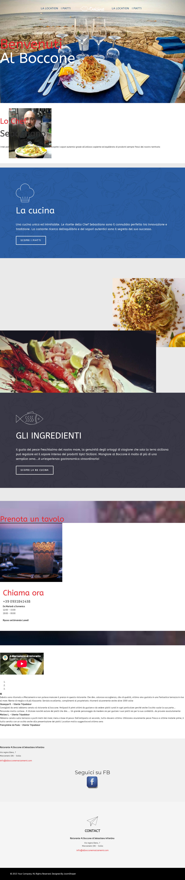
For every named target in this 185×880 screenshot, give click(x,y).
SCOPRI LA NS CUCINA (35, 470)
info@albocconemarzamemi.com (16, 760)
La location (49, 8)
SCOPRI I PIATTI (31, 240)
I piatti (66, 8)
